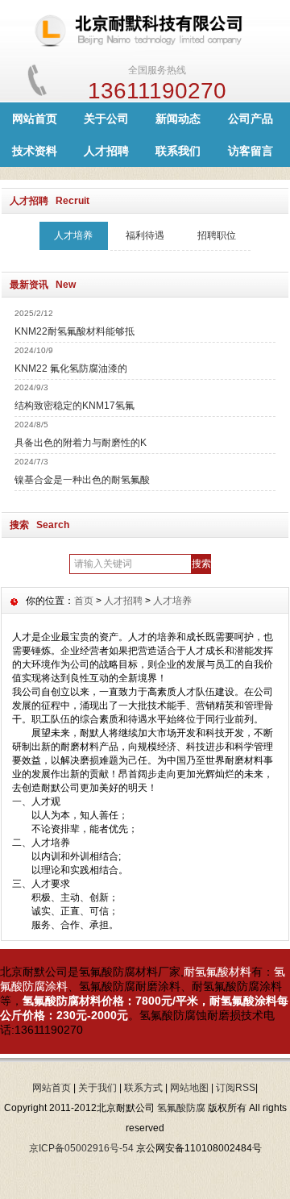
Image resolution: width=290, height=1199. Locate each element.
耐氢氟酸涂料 (243, 1000)
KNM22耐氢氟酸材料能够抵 (74, 331)
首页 (83, 600)
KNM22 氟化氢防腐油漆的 (70, 368)
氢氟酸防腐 (181, 1108)
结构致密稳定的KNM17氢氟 (74, 405)
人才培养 (73, 235)
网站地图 (189, 1087)
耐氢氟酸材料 (217, 971)
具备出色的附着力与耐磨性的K (80, 442)
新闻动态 (178, 118)
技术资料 (34, 150)
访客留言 (250, 150)
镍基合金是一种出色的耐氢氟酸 (82, 479)
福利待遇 (145, 235)
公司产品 (250, 118)
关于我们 (97, 1087)
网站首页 (34, 118)
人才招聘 (106, 150)
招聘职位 (216, 235)
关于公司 (106, 118)
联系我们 (178, 150)
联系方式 (143, 1087)
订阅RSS (235, 1087)
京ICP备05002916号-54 (81, 1148)
